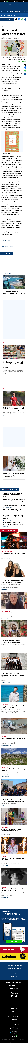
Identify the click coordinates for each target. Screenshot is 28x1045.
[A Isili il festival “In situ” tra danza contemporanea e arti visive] (14, 816)
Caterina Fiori (6, 526)
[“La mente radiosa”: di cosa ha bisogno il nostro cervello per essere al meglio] (14, 568)
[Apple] (14, 1028)
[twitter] (2, 1)
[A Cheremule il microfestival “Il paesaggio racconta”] (14, 756)
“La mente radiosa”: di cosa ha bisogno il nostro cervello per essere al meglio (14, 500)
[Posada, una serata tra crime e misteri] (14, 600)
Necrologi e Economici (14, 1005)
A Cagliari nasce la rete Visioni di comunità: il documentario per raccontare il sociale (12, 494)
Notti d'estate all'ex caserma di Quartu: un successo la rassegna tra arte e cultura (13, 800)
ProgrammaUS (4, 8)
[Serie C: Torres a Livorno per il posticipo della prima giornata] (14, 398)
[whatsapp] (7, 1)
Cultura (8, 20)
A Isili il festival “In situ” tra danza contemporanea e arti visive (11, 829)
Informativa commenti (14, 1016)
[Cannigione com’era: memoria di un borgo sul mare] (14, 726)
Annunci (14, 973)
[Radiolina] (14, 956)
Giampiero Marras (7, 415)
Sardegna (17, 8)
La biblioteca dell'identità (14, 970)
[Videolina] (14, 950)
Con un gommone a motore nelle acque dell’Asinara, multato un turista (14, 292)
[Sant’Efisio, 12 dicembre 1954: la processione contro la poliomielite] (14, 628)
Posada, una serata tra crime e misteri (14, 505)
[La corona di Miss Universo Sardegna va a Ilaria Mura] (14, 845)
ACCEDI (25, 1)
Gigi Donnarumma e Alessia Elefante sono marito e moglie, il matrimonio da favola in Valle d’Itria (14, 475)
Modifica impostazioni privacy (14, 1013)
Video (11, 8)
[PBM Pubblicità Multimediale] (14, 996)
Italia (22, 8)
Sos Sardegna (18, 11)
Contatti (14, 1011)
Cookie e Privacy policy (14, 1003)
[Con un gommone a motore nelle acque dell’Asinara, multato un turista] (14, 282)
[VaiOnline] (14, 993)
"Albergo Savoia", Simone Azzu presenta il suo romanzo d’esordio (13, 523)
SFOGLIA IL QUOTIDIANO (8, 15)
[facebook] (4, 1)
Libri (6, 246)
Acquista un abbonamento (14, 968)
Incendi (11, 11)
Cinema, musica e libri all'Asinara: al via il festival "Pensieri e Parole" (12, 889)
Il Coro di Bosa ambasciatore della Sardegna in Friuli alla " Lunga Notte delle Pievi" (13, 516)
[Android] (14, 1032)
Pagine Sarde (14, 976)
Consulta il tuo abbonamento (14, 965)
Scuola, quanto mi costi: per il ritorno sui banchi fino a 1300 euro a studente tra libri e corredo (13, 365)
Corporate (14, 1019)
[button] (16, 19)
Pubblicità (14, 1008)
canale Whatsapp (21, 61)
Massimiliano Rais (6, 513)
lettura (11, 246)
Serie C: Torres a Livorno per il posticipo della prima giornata (13, 409)
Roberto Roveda (5, 240)
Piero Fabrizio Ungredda (8, 507)
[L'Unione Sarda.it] (14, 4)
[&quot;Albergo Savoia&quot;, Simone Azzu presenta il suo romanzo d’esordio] (14, 693)
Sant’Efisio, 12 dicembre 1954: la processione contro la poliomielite (13, 510)
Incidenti (26, 11)
